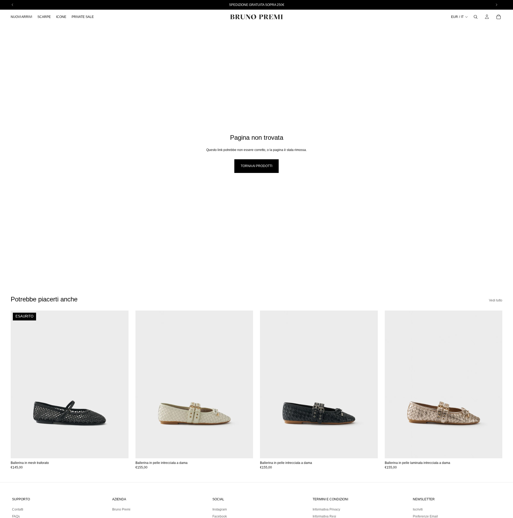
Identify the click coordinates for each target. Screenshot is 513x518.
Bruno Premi (121, 509)
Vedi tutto (495, 300)
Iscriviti (418, 509)
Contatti (17, 509)
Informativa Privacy (326, 509)
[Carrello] (498, 17)
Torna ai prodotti (256, 166)
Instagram (219, 509)
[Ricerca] (475, 17)
